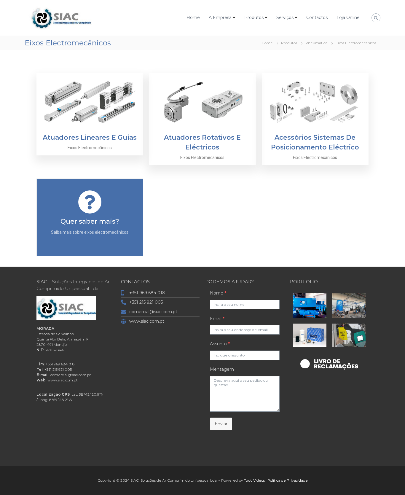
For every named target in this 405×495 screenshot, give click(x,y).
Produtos (254, 17)
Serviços (285, 17)
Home (193, 17)
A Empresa (220, 17)
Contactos (317, 17)
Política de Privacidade (287, 480)
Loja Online (348, 17)
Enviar (221, 423)
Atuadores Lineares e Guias (90, 137)
